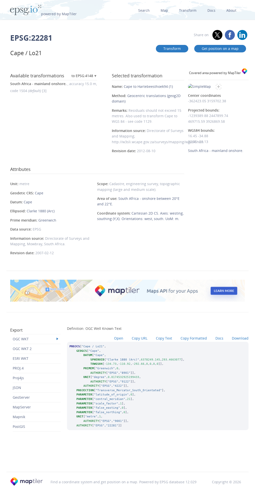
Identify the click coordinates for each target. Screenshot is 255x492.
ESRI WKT (20, 358)
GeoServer (21, 397)
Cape (39, 193)
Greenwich (47, 220)
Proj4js (18, 377)
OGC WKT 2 (22, 348)
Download (240, 338)
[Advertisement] (127, 459)
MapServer (22, 407)
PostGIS (19, 426)
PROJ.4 (18, 368)
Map (164, 10)
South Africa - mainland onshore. (215, 150)
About (231, 10)
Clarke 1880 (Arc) (41, 211)
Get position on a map (220, 48)
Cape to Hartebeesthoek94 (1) (148, 86)
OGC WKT (21, 339)
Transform (187, 10)
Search (144, 10)
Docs (211, 10)
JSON (17, 387)
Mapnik (19, 416)
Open (118, 338)
